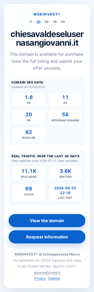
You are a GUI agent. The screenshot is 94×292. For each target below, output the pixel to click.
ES (63, 22)
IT (31, 22)
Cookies (54, 278)
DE (47, 22)
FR (55, 22)
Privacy (40, 278)
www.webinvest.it (47, 272)
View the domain (47, 220)
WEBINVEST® (47, 14)
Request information (47, 236)
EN (38, 22)
